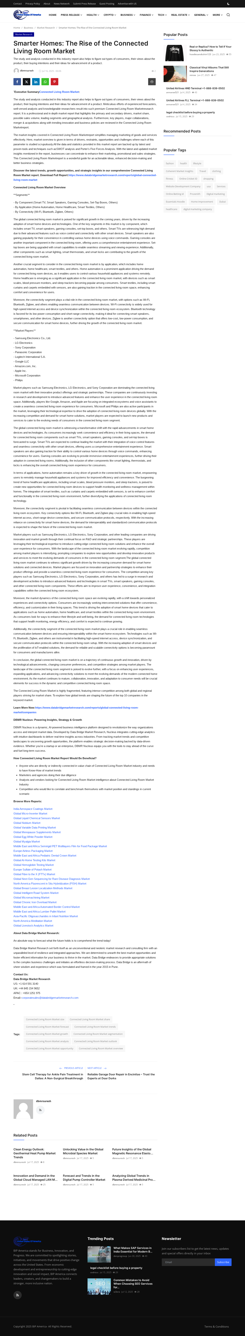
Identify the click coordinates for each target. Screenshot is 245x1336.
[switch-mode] (229, 4)
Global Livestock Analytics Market (33, 925)
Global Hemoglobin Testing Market (33, 864)
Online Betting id (175, 193)
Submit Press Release (84, 3)
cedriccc (170, 116)
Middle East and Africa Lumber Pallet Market (39, 911)
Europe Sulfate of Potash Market (32, 869)
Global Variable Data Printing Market (34, 827)
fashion (170, 163)
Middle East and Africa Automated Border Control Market (46, 906)
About (47, 3)
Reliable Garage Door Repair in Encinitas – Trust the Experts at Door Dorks (121, 1076)
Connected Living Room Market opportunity (49, 1048)
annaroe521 (172, 92)
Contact (17, 3)
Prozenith (195, 193)
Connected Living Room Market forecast (47, 1026)
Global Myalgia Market (26, 841)
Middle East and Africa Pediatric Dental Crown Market (44, 855)
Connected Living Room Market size (45, 1019)
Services (221, 186)
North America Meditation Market (32, 920)
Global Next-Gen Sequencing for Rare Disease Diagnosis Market (51, 878)
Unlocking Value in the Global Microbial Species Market (83, 1151)
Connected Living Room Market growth (47, 1033)
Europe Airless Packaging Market (33, 850)
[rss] (17, 1295)
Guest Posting (106, 3)
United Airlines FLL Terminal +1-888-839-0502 (195, 100)
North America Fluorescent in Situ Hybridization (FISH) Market (49, 883)
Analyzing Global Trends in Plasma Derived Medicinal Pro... (134, 1177)
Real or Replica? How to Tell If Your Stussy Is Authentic (211, 48)
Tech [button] (161, 15)
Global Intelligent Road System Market (35, 892)
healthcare (171, 209)
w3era (117, 1291)
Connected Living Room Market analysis (47, 1041)
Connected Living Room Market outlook (95, 1041)
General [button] (200, 15)
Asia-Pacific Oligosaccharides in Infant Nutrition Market (45, 916)
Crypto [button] (109, 15)
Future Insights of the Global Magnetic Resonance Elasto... (132, 1151)
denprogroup (120, 1256)
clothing (216, 171)
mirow (193, 75)
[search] (228, 14)
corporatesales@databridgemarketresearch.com (50, 997)
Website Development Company (183, 186)
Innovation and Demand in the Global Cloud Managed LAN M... (35, 1177)
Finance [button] (145, 15)
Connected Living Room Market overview (101, 1048)
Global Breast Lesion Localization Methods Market (42, 888)
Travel (202, 171)
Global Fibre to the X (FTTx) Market (34, 874)
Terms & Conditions (216, 1326)
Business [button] (127, 15)
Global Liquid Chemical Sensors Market (36, 818)
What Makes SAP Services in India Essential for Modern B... (133, 1249)
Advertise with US (127, 3)
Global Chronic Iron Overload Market (34, 902)
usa (209, 186)
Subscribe (223, 1262)
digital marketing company (197, 209)
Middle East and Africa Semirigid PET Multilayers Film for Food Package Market (60, 846)
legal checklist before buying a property (190, 112)
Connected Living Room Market (59, 91)
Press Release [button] (70, 15)
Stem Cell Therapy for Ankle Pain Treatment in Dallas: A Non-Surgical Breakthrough (52, 1076)
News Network (62, 3)
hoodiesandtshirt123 (200, 54)
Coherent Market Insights (179, 171)
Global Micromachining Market (31, 897)
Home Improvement (202, 201)
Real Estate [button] (179, 15)
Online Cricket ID (188, 178)
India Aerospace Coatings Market (32, 808)
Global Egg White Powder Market (32, 836)
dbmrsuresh (43, 1101)
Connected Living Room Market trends (95, 1026)
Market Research (46, 27)
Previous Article (73, 1068)
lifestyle (197, 163)
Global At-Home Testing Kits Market (34, 860)
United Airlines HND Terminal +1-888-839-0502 (195, 88)
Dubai (222, 201)
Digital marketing (216, 193)
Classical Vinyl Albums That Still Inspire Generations (209, 69)
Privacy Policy (32, 3)
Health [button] (92, 15)
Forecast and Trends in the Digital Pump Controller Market (84, 1177)
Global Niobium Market (26, 822)
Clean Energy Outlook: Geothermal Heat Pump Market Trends (34, 1153)
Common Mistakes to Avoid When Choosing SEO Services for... (133, 1283)
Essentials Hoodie (175, 201)
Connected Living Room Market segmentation (98, 1033)
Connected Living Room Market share (90, 1019)
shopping (208, 178)
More (216, 15)
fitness (169, 178)
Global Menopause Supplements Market (37, 832)
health (183, 163)
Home (52, 15)
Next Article (95, 1068)
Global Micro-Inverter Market (30, 813)
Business (28, 27)
